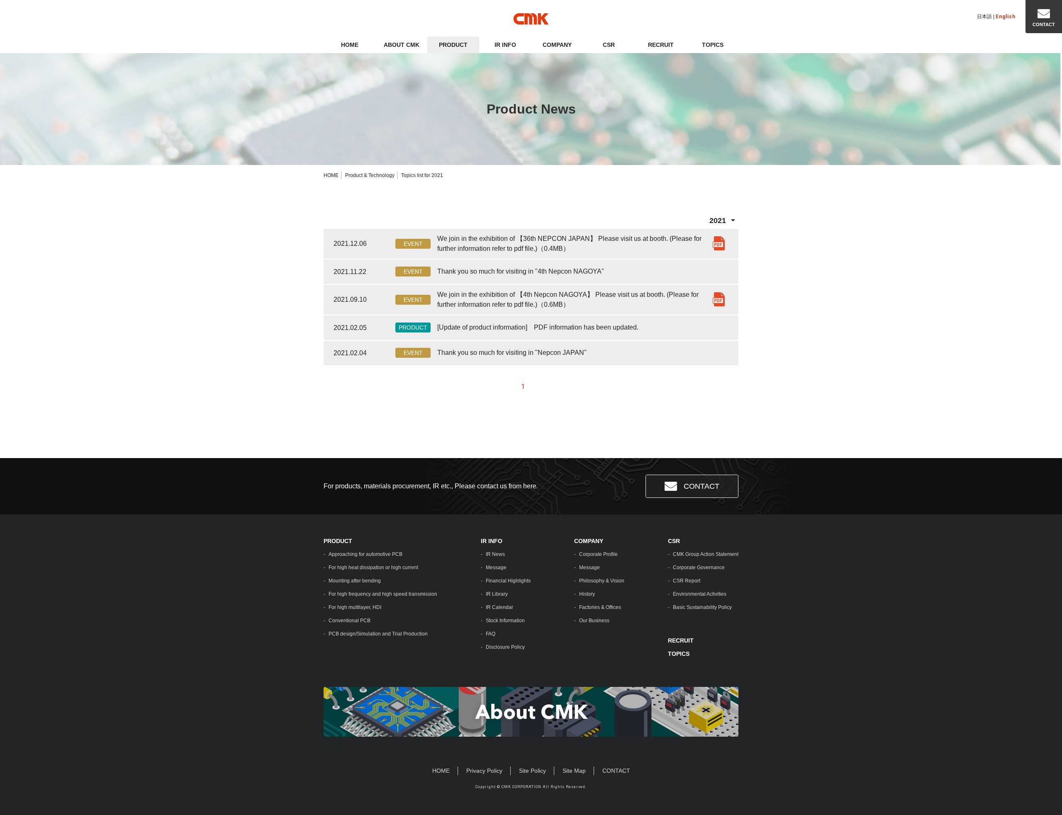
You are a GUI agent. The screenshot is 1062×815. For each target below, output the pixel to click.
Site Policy (532, 770)
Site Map (574, 770)
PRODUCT (453, 44)
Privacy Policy (484, 770)
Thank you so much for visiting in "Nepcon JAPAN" (512, 352)
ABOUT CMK (401, 44)
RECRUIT (661, 44)
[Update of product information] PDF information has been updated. (537, 327)
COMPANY (557, 44)
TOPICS (712, 44)
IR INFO (505, 44)
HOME (349, 44)
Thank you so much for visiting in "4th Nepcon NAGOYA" (520, 271)
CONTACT (701, 486)
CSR (609, 44)
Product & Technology (370, 175)
